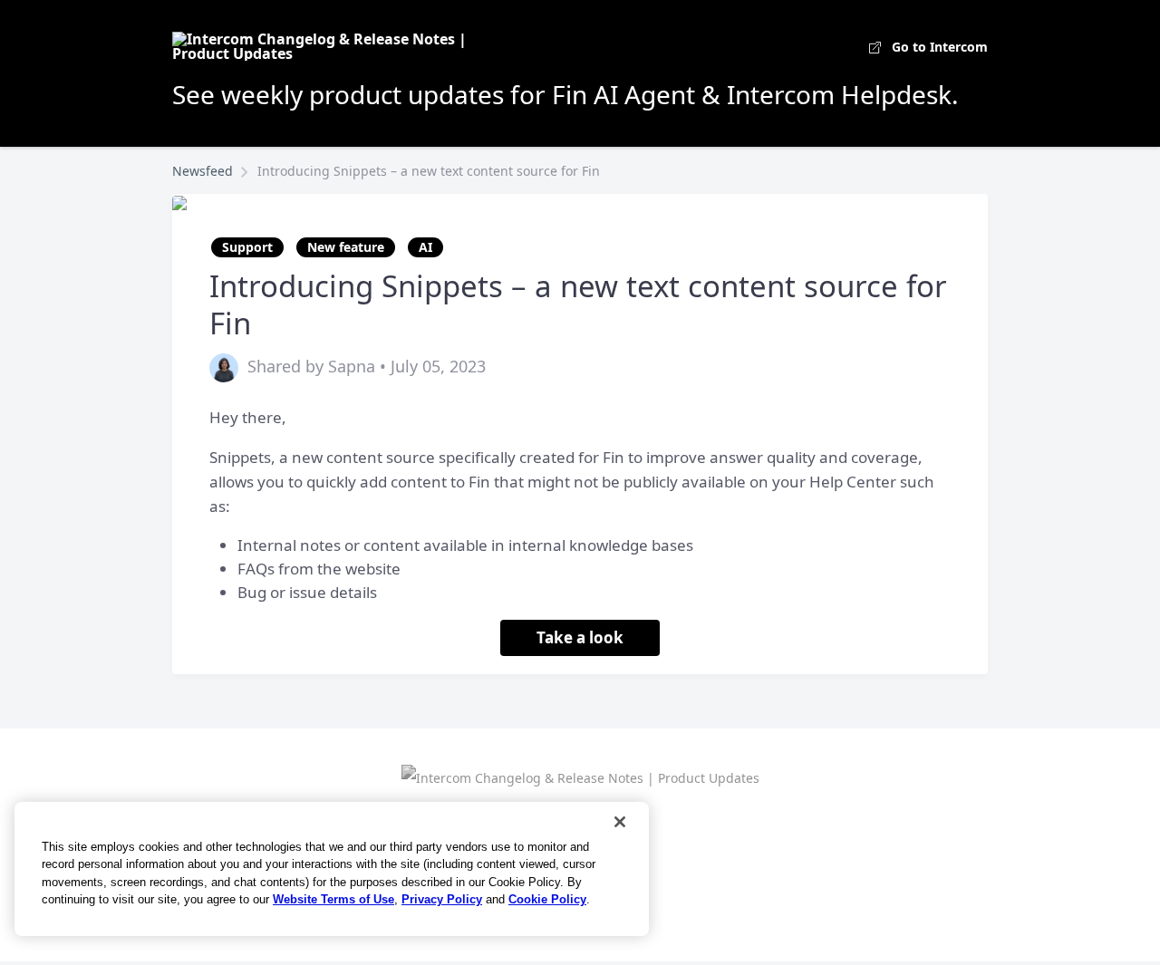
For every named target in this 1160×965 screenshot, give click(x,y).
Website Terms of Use (333, 899)
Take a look (580, 637)
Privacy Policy (441, 899)
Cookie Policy (547, 899)
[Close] (620, 822)
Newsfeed (202, 170)
